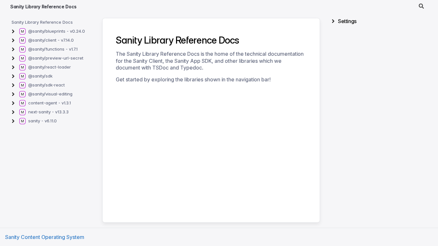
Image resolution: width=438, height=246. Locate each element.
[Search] (421, 6)
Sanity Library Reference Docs (43, 6)
